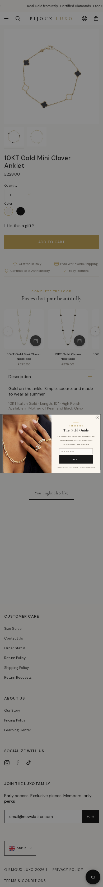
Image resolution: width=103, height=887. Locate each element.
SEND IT (76, 459)
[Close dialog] (97, 417)
